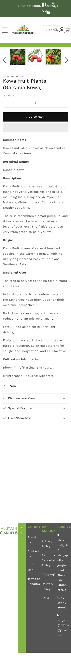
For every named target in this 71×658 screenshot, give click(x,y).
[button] (35, 127)
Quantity (8, 95)
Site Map (31, 567)
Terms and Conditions (33, 581)
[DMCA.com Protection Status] (22, 543)
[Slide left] (4, 60)
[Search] (56, 30)
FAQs (45, 597)
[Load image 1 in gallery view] (17, 57)
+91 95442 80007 (62, 602)
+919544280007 (30, 6)
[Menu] (5, 30)
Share (11, 385)
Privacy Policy (47, 544)
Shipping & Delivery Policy (47, 581)
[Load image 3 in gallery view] (53, 57)
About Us (32, 540)
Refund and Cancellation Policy (47, 560)
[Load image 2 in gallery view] (35, 57)
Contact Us (33, 554)
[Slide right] (66, 60)
